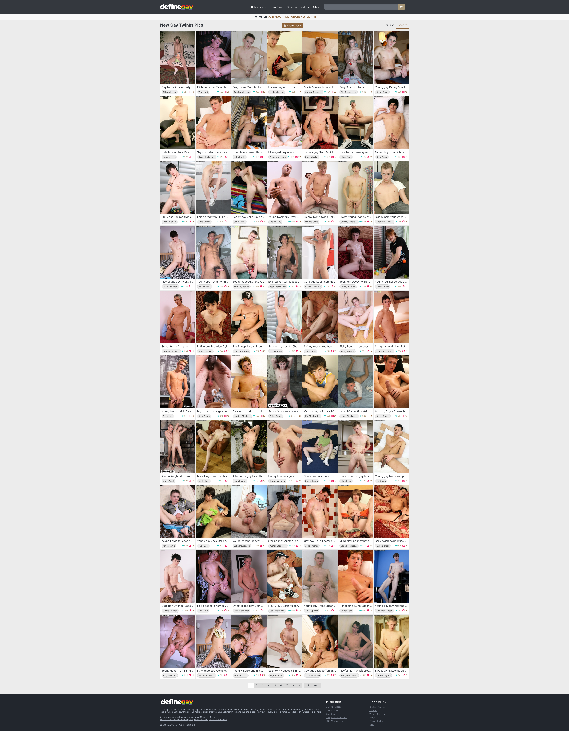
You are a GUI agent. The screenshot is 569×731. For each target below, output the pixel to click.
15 (307, 685)
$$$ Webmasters (334, 721)
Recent (403, 25)
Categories (257, 6)
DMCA (372, 717)
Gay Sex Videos (333, 707)
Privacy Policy (376, 721)
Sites (316, 6)
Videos (305, 6)
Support (373, 710)
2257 (371, 724)
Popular (389, 25)
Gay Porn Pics (332, 710)
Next (316, 685)
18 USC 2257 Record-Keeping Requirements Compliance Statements (193, 719)
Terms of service (377, 714)
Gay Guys (277, 6)
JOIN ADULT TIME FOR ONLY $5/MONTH (292, 16)
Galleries (292, 6)
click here (316, 712)
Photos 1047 (294, 25)
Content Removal (377, 707)
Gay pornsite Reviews (336, 717)
